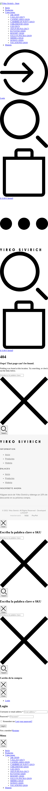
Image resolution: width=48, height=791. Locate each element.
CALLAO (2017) (17, 17)
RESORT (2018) (17, 33)
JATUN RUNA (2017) (19, 29)
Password (4, 716)
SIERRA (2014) (16, 38)
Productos (9, 10)
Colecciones (10, 12)
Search (4, 433)
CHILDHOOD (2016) (19, 24)
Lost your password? (23, 721)
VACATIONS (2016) (19, 43)
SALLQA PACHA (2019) (21, 36)
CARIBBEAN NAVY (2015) (22, 22)
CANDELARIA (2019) (20, 19)
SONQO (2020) (16, 40)
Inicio (7, 8)
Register (15, 730)
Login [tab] (7, 701)
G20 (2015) (15, 26)
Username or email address (11, 712)
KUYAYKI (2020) (18, 31)
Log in (3, 726)
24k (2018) (14, 15)
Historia (8, 45)
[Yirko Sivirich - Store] (20, 250)
